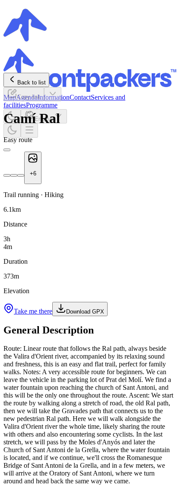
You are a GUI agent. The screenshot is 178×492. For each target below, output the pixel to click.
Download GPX (85, 311)
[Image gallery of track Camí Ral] (6, 150)
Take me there (33, 311)
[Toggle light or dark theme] (12, 130)
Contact (80, 97)
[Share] (52, 94)
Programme (41, 105)
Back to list (31, 82)
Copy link (29, 97)
